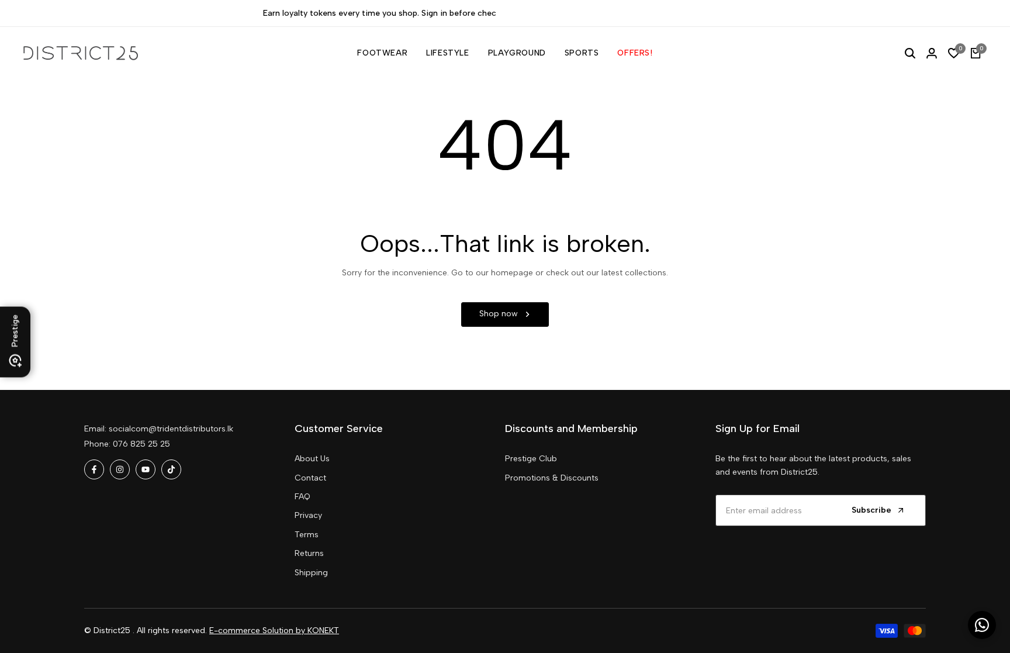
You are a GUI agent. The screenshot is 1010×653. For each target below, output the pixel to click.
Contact (310, 478)
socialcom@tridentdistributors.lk (171, 429)
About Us (312, 459)
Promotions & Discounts (552, 478)
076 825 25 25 (141, 444)
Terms (307, 535)
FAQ (302, 497)
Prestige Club (531, 459)
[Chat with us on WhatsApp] (982, 625)
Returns (309, 553)
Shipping (311, 573)
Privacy (308, 515)
